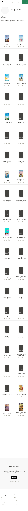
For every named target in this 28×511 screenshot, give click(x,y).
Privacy (3, 502)
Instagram (16, 500)
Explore (13, 2)
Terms (2, 504)
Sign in (18, 2)
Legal (2, 500)
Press (2, 497)
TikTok (15, 504)
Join (24, 2)
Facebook (16, 502)
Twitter (16, 497)
